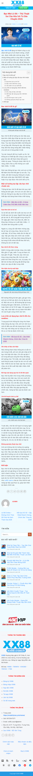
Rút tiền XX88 (8, 691)
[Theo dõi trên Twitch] (12, 735)
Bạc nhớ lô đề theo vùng (14, 83)
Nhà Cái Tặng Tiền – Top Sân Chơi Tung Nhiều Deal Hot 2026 (19, 546)
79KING (4, 669)
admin (25, 24)
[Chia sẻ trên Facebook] (11, 491)
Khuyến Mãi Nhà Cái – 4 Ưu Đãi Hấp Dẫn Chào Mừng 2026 (18, 561)
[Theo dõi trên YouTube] (9, 735)
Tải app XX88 (8, 694)
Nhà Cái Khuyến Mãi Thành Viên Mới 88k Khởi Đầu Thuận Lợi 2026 (19, 554)
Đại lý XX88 (25, 751)
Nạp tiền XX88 (8, 688)
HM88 (9, 667)
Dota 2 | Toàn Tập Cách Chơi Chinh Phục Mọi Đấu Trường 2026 (19, 576)
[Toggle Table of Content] (28, 72)
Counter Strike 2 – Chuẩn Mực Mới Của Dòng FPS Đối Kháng (19, 584)
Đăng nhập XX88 (9, 684)
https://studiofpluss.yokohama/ (14, 715)
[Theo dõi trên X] (3, 735)
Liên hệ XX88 (8, 697)
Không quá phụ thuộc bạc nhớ (15, 99)
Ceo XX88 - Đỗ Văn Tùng (12, 730)
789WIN (16, 667)
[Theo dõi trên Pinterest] (6, 735)
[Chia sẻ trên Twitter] (14, 491)
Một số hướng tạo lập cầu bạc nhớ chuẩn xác (16, 78)
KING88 (23, 667)
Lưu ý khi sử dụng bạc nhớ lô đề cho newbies (15, 89)
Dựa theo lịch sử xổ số (12, 81)
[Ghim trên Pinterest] (21, 491)
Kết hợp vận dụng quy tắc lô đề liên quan (17, 94)
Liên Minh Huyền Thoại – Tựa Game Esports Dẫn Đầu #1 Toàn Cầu (18, 593)
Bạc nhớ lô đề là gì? (9, 75)
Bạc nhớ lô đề (6, 50)
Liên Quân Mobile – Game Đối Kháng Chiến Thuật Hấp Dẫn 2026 (19, 601)
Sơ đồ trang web (9, 701)
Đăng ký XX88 (8, 681)
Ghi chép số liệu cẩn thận (13, 92)
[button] (2, 3)
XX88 (3, 655)
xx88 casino (9, 480)
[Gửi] (30, 534)
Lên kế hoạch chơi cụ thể (14, 97)
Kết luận (6, 102)
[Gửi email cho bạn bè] (18, 491)
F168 (10, 669)
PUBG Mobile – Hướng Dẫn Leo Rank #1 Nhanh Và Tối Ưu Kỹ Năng (19, 569)
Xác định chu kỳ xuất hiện (14, 85)
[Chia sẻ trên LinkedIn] (24, 491)
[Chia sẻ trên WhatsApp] (8, 491)
